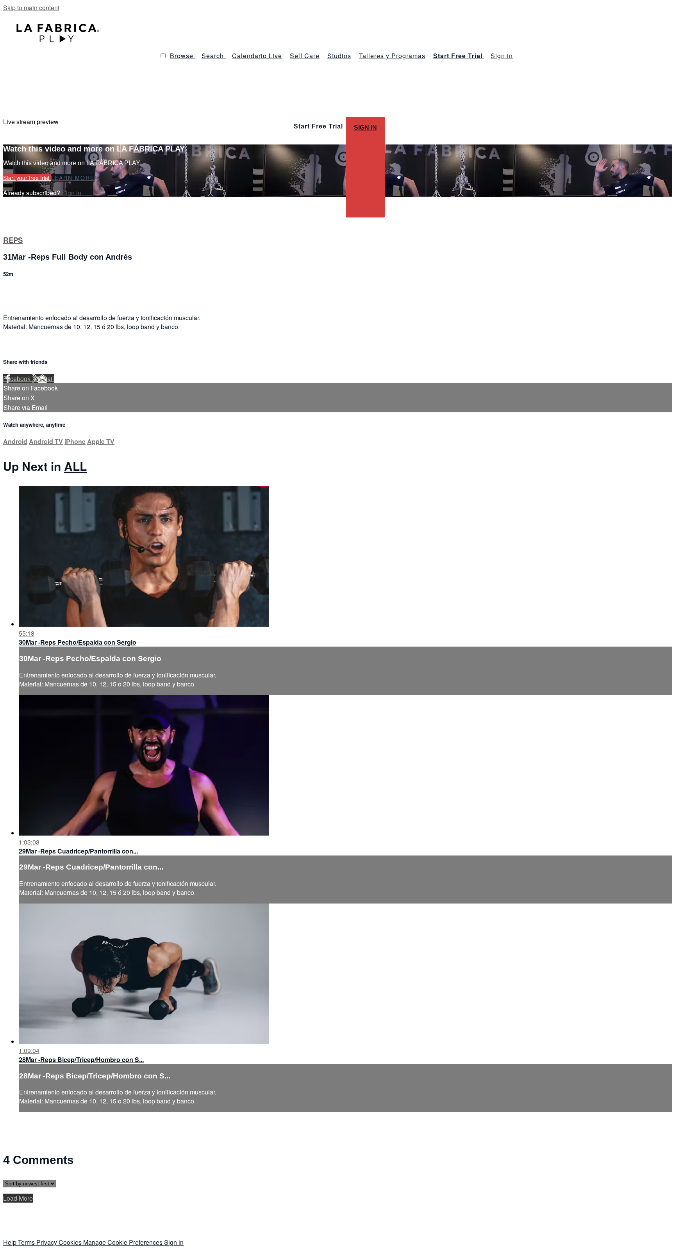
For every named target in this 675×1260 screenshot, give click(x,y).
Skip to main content (31, 7)
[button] (163, 55)
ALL (75, 466)
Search (214, 55)
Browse (182, 55)
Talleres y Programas (392, 55)
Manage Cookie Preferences (123, 1242)
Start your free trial (27, 178)
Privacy (47, 1242)
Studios (339, 55)
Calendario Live (257, 55)
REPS (13, 240)
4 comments (20, 290)
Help (10, 1242)
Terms (27, 1242)
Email (46, 378)
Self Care (305, 55)
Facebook (17, 378)
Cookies (71, 1242)
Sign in (502, 55)
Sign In (365, 127)
